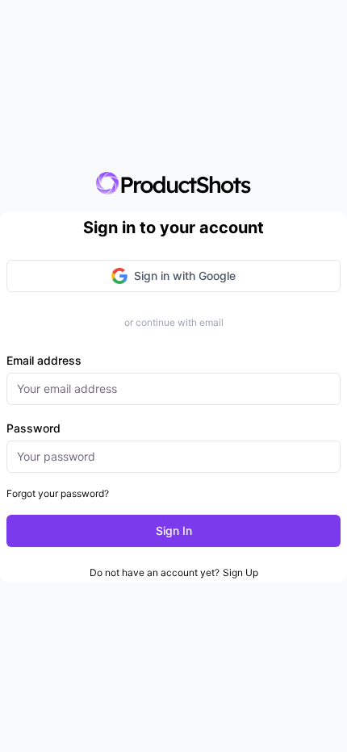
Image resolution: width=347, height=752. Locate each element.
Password (33, 428)
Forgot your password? (57, 493)
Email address (44, 360)
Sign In (174, 530)
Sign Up (240, 572)
